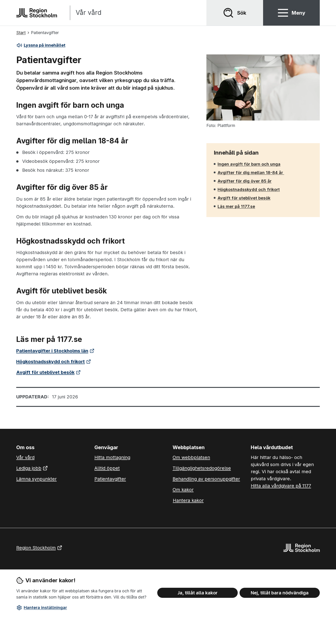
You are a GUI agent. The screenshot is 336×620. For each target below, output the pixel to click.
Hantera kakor (188, 500)
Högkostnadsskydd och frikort (248, 189)
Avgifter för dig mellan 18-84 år (250, 172)
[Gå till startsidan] (36, 12)
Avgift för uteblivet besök (243, 197)
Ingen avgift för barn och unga (248, 163)
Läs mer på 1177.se (236, 206)
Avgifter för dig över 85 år (244, 180)
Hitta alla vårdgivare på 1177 (281, 485)
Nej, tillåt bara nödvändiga (280, 593)
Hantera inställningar (45, 607)
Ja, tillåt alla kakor (198, 593)
